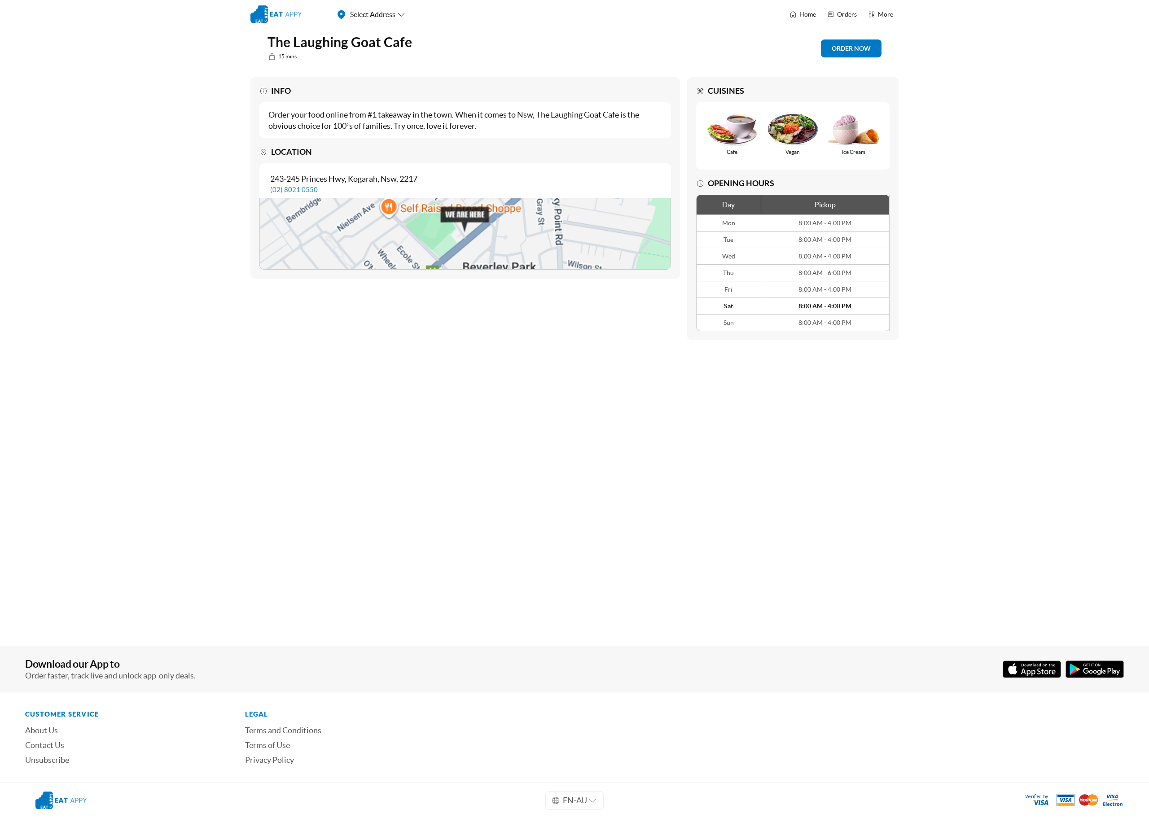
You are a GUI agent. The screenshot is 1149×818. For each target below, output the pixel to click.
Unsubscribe (47, 760)
